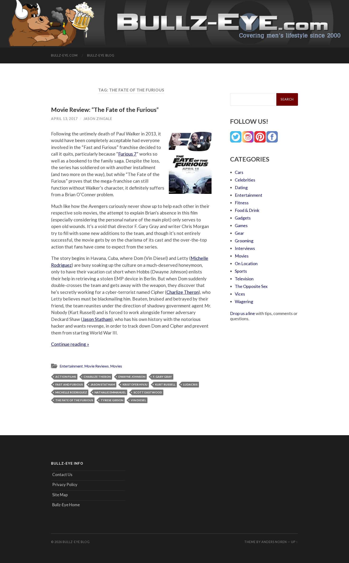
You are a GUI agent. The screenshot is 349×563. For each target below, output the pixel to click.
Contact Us (62, 474)
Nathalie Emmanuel (110, 392)
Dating (241, 187)
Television (244, 278)
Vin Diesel (138, 400)
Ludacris (190, 384)
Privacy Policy (64, 484)
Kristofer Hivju (135, 384)
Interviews (245, 248)
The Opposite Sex (251, 286)
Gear (239, 233)
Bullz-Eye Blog (100, 55)
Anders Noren (274, 542)
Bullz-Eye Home (66, 504)
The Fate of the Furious (74, 400)
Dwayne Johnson (131, 376)
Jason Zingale (97, 119)
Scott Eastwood (147, 392)
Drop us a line (242, 313)
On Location (246, 263)
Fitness (242, 202)
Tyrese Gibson (112, 400)
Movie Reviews (96, 366)
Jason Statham (96, 319)
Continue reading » (70, 344)
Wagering (244, 301)
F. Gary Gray (162, 376)
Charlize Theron (182, 292)
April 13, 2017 (64, 119)
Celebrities (245, 179)
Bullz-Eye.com (64, 55)
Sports (241, 271)
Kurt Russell (165, 384)
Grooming (244, 240)
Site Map (60, 494)
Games (241, 225)
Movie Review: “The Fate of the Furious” (105, 109)
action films (65, 376)
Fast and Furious (69, 384)
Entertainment (71, 366)
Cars (239, 172)
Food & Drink (247, 210)
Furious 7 (127, 154)
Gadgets (243, 217)
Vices (240, 293)
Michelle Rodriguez (71, 392)
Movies (116, 366)
